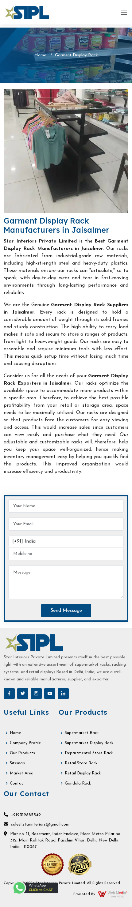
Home (40, 55)
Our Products (22, 753)
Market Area (21, 773)
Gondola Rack (78, 783)
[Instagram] (36, 693)
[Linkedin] (63, 693)
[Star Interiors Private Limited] (28, 12)
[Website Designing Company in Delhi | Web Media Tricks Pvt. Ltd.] (113, 894)
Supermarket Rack (82, 733)
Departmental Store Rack (89, 753)
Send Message (66, 610)
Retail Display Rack (83, 773)
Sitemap (17, 763)
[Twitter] (22, 693)
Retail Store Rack (81, 763)
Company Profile (25, 743)
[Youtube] (49, 693)
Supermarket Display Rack (89, 743)
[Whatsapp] (35, 888)
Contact (17, 783)
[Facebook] (9, 693)
